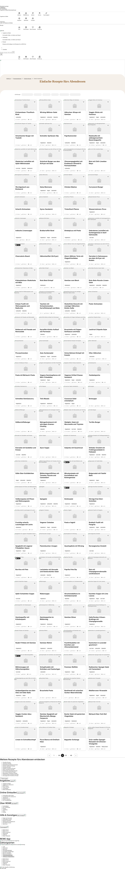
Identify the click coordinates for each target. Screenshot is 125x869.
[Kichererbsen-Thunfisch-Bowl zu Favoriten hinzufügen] (34, 102)
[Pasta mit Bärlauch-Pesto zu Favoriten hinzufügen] (34, 364)
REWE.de (9, 78)
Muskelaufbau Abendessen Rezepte (10, 773)
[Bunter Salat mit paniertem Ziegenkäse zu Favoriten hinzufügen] (83, 703)
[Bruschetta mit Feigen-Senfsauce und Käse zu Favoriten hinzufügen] (83, 319)
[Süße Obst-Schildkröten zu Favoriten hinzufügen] (34, 463)
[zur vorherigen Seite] (49, 755)
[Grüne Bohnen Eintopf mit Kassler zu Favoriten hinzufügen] (83, 342)
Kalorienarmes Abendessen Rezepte (10, 770)
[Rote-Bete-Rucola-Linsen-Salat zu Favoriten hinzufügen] (108, 270)
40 (71, 755)
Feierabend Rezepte (7, 767)
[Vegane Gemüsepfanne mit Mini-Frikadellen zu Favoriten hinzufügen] (59, 364)
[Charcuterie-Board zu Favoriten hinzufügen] (34, 245)
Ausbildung (5, 809)
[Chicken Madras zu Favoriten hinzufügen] (83, 176)
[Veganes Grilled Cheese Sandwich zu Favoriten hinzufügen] (83, 364)
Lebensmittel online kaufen (8, 795)
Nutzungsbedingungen (7, 850)
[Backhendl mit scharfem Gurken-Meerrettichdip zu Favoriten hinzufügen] (83, 680)
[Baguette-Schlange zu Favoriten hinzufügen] (83, 729)
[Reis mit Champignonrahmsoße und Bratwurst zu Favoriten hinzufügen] (108, 559)
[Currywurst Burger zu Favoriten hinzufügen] (108, 176)
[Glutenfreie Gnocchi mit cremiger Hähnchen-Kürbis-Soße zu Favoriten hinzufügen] (83, 293)
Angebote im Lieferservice (8, 784)
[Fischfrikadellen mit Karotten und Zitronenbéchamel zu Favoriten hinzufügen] (83, 632)
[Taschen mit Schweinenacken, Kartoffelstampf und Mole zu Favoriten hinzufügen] (59, 293)
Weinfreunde (5, 833)
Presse (4, 810)
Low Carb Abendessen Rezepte (9, 771)
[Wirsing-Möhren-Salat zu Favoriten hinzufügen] (59, 102)
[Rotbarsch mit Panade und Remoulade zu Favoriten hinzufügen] (34, 319)
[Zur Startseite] (4, 2)
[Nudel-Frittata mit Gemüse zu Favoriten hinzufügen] (34, 632)
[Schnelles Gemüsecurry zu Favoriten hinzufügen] (34, 388)
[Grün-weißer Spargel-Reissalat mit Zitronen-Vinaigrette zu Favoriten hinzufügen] (108, 729)
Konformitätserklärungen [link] (7, 855)
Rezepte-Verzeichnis (7, 820)
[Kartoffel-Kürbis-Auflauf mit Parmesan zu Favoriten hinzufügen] (59, 319)
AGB (4, 846)
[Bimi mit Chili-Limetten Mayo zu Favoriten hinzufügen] (108, 151)
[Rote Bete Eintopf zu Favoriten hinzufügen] (59, 270)
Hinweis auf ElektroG (7, 853)
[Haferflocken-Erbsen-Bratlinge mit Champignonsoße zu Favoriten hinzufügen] (108, 606)
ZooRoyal (5, 834)
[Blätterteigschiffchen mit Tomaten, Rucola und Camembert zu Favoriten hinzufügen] (59, 463)
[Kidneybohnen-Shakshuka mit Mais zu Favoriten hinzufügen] (34, 270)
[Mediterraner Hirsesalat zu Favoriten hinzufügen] (108, 680)
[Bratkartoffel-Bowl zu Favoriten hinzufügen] (59, 220)
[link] (64, 34)
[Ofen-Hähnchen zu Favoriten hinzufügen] (108, 342)
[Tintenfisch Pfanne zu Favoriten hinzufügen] (83, 198)
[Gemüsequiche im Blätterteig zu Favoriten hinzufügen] (59, 606)
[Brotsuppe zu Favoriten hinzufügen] (108, 388)
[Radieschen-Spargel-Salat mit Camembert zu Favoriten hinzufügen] (108, 656)
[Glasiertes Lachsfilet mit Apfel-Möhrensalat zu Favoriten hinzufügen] (34, 151)
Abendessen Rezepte (7, 763)
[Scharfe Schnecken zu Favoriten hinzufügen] (34, 198)
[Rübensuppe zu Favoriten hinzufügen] (59, 583)
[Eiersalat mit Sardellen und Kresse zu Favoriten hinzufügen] (34, 437)
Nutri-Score (5, 824)
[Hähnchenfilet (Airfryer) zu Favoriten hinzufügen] (59, 245)
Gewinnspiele (5, 788)
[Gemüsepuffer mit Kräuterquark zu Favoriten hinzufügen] (34, 606)
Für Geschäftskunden (7, 800)
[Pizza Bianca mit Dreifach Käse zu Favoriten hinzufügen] (59, 729)
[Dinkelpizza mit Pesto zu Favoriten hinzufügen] (83, 220)
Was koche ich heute (7, 822)
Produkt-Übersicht (6, 799)
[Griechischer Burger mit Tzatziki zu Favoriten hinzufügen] (34, 125)
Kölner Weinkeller (6, 835)
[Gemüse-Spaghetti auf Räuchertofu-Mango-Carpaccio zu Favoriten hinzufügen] (59, 703)
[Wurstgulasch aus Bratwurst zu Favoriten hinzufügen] (34, 176)
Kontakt (4, 812)
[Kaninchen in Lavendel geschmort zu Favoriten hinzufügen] (108, 632)
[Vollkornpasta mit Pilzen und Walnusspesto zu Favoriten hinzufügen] (34, 488)
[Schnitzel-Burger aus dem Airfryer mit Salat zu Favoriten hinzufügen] (59, 151)
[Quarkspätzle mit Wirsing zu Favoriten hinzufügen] (83, 535)
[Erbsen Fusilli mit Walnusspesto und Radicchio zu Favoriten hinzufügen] (34, 293)
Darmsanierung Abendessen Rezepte (10, 764)
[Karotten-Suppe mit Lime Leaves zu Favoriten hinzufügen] (108, 583)
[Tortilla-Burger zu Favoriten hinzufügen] (108, 411)
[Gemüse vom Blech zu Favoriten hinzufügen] (83, 270)
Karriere (4, 808)
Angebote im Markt (7, 783)
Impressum (5, 849)
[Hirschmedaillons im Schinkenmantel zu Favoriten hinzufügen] (83, 583)
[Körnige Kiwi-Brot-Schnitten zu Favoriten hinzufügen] (108, 488)
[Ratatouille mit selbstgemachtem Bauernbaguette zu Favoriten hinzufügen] (108, 125)
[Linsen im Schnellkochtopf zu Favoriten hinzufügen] (34, 729)
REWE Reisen (6, 829)
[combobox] (6, 52)
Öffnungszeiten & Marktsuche (9, 821)
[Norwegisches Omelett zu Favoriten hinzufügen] (108, 535)
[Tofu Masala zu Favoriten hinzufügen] (59, 388)
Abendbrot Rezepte (7, 762)
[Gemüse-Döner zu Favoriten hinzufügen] (83, 606)
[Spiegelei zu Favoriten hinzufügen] (59, 488)
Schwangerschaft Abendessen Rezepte (10, 775)
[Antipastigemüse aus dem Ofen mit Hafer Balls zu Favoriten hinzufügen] (34, 680)
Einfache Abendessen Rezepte (9, 765)
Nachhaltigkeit (6, 806)
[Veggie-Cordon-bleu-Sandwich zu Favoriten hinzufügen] (34, 703)
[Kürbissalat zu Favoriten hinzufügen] (83, 488)
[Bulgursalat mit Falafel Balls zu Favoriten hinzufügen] (108, 463)
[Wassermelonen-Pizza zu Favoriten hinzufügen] (108, 198)
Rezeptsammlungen (17, 78)
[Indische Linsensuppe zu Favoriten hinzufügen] (34, 220)
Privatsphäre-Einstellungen (8, 851)
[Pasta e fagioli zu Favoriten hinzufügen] (83, 512)
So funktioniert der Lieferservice (9, 796)
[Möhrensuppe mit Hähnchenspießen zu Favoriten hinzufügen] (34, 656)
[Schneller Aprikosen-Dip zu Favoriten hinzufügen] (59, 125)
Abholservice (5, 797)
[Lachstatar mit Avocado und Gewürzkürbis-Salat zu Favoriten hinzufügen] (59, 559)
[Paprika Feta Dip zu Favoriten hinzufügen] (83, 559)
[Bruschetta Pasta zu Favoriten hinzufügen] (59, 680)
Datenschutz (5, 847)
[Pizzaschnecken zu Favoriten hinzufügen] (34, 342)
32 (66, 755)
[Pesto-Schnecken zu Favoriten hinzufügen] (108, 293)
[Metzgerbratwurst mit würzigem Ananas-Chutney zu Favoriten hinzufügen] (59, 411)
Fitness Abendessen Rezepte (8, 769)
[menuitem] (19, 14)
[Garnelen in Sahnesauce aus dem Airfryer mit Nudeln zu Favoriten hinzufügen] (108, 245)
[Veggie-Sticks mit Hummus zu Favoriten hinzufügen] (108, 102)
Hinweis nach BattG (7, 852)
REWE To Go (6, 831)
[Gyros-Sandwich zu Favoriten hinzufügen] (59, 198)
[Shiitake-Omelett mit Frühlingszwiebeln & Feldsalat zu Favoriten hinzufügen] (108, 437)
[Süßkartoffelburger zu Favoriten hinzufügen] (34, 411)
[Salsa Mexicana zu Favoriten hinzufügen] (59, 176)
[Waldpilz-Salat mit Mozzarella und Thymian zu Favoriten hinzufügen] (83, 411)
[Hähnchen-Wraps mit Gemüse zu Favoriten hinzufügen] (83, 102)
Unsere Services (6, 787)
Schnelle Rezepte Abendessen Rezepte (10, 774)
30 (59, 755)
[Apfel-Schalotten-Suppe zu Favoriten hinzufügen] (34, 583)
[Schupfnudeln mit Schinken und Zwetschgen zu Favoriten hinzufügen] (59, 656)
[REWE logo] (2, 30)
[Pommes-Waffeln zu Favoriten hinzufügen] (83, 656)
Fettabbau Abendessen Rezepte (9, 768)
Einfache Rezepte (27, 78)
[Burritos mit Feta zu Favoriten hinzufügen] (34, 559)
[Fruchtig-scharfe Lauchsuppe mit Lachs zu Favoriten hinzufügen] (34, 512)
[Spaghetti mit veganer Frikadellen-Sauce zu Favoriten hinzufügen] (34, 535)
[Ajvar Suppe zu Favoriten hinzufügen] (59, 437)
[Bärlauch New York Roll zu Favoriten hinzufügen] (108, 703)
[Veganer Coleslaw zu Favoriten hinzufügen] (59, 512)
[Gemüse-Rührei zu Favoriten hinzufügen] (59, 632)
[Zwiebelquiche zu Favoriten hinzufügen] (108, 364)
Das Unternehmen (6, 807)
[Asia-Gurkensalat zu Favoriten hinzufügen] (59, 342)
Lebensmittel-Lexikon (7, 819)
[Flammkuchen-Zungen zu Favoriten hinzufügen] (59, 535)
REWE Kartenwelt (6, 832)
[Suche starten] (13, 52)
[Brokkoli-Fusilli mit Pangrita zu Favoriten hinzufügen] (108, 512)
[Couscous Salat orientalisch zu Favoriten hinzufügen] (83, 388)
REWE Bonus (6, 786)
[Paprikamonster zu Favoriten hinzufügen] (83, 125)
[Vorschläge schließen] (1, 54)
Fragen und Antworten (7, 818)
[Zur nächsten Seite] (75, 755)
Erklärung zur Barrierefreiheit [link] (8, 856)
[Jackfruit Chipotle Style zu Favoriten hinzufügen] (108, 319)
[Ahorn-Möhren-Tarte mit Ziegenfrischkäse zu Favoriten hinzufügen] (83, 245)
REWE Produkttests (7, 789)
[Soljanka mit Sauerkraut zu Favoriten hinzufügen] (83, 437)
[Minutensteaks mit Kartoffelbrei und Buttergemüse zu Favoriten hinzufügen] (83, 463)
